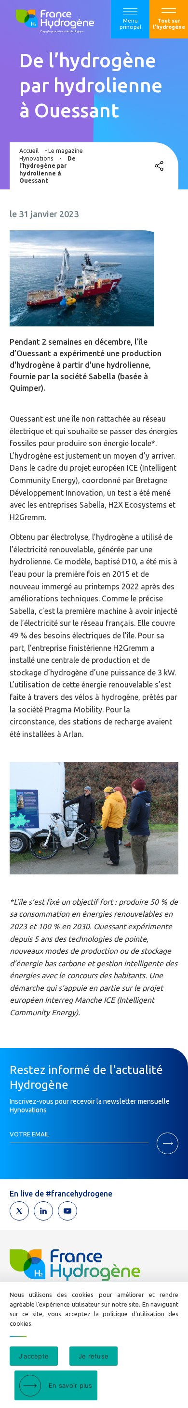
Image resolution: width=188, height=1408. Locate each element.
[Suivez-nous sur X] (19, 1211)
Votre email (29, 1134)
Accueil (29, 151)
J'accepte (34, 1356)
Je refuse (93, 1356)
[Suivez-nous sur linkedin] (43, 1211)
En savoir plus (71, 1385)
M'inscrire (167, 1143)
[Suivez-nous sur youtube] (67, 1211)
